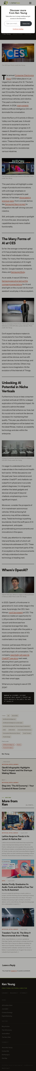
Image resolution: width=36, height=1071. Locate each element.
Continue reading (18, 29)
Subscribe (26, 24)
